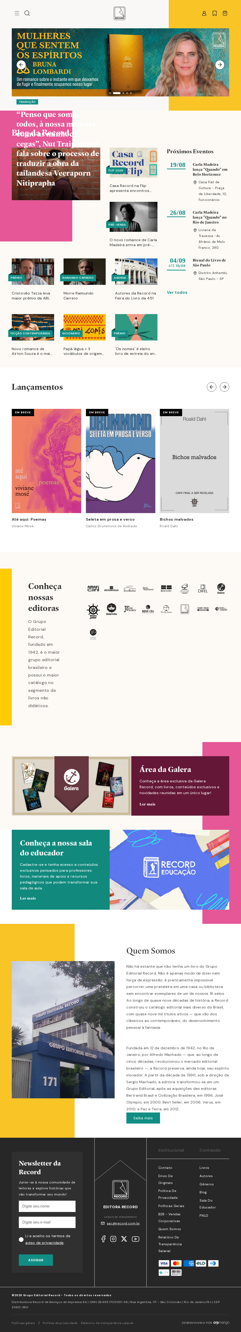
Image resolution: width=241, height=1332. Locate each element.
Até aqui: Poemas (29, 519)
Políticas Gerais (171, 1206)
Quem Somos (169, 1229)
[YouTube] (135, 1240)
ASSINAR (36, 1260)
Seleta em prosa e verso (110, 519)
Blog (203, 1192)
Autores (206, 1176)
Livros (204, 1168)
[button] (27, 13)
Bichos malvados (176, 519)
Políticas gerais (23, 1323)
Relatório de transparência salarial (170, 1244)
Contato (165, 1168)
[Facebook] (103, 1240)
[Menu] (17, 13)
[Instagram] (113, 1240)
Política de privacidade (60, 1323)
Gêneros (207, 1184)
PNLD (204, 1215)
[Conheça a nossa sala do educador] (120, 877)
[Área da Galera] (120, 786)
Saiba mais (143, 1118)
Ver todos (177, 292)
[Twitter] (124, 1240)
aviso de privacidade (44, 1242)
